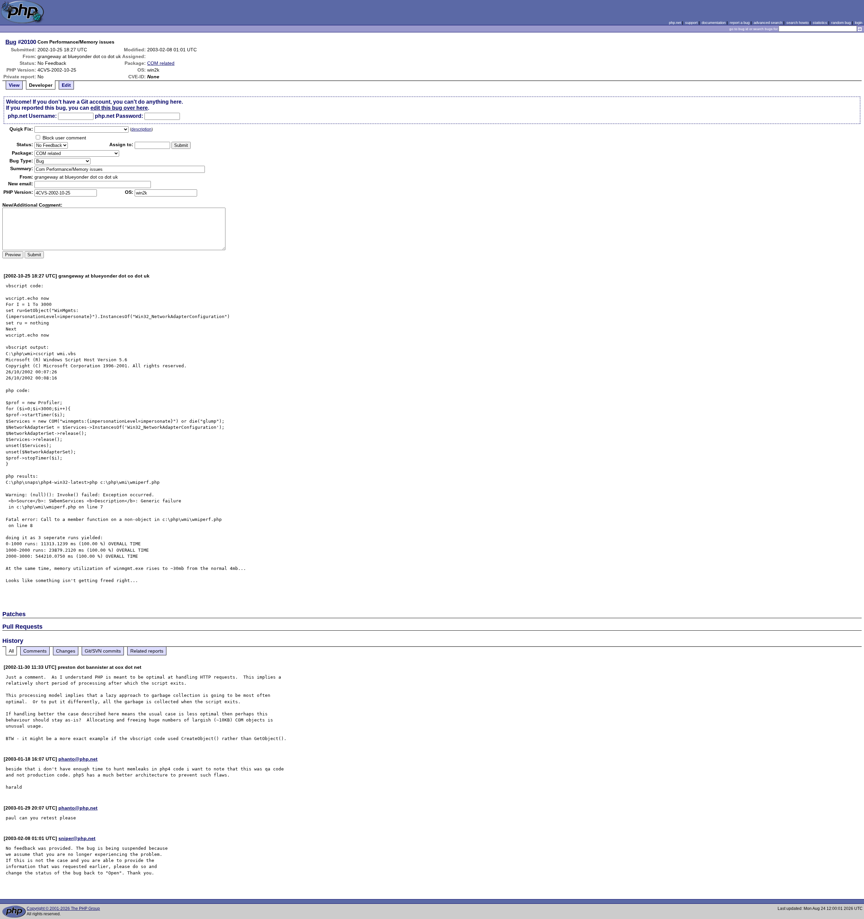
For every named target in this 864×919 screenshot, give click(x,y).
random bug (841, 23)
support (691, 23)
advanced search (768, 23)
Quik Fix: (21, 129)
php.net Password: (119, 116)
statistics (820, 23)
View (14, 85)
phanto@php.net (78, 759)
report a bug (740, 23)
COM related (160, 63)
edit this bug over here (119, 108)
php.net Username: (32, 116)
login (858, 23)
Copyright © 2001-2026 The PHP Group (63, 908)
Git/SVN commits (103, 651)
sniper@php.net (77, 838)
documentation (714, 23)
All (11, 651)
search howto (797, 23)
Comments (35, 651)
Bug (10, 41)
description (141, 129)
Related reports (146, 651)
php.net (675, 23)
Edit (66, 85)
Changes (65, 651)
